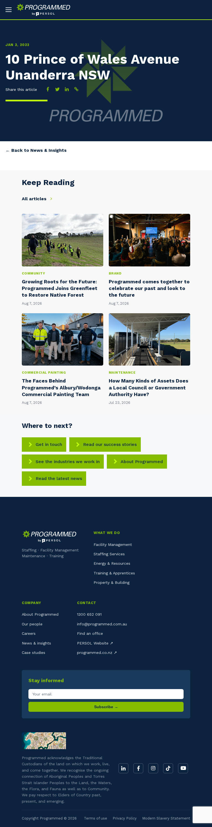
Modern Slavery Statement (166, 818)
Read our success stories (110, 444)
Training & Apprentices (114, 573)
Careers (29, 633)
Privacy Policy (125, 818)
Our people (32, 624)
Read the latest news (59, 478)
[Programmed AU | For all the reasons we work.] (41, 9)
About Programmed (142, 461)
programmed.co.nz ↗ (97, 652)
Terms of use (95, 818)
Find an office (90, 633)
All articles (35, 198)
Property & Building (111, 582)
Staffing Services (109, 554)
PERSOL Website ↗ (95, 643)
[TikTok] (168, 768)
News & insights (36, 643)
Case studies (33, 652)
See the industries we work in (68, 461)
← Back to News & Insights (36, 150)
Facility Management (113, 544)
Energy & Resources (112, 563)
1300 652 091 (89, 614)
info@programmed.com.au (102, 624)
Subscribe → (106, 707)
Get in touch (49, 444)
